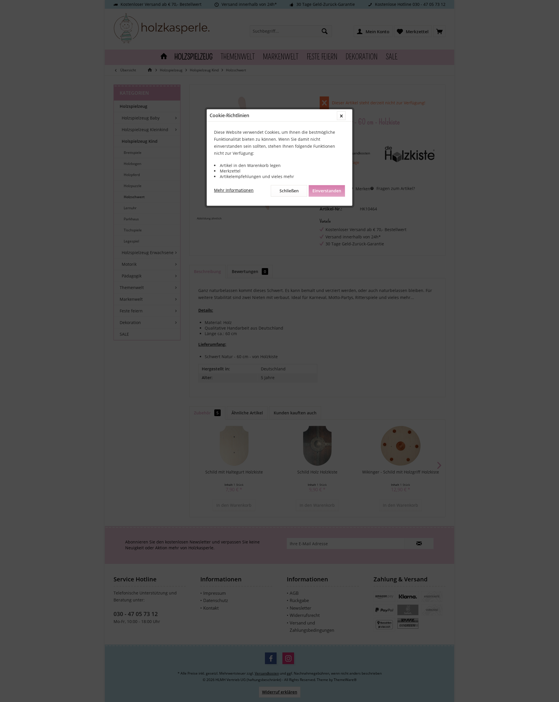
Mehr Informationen (234, 190)
